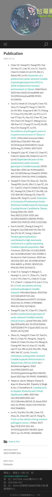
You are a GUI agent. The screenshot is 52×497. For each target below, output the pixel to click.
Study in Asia (14, 441)
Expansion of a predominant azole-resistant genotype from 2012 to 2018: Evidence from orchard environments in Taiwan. (29, 82)
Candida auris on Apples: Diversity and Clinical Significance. (29, 391)
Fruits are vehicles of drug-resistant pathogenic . (26, 289)
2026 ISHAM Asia (12, 451)
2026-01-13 (9, 59)
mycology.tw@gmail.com (16, 475)
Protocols (8, 463)
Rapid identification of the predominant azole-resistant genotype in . (27, 163)
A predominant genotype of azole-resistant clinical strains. (28, 317)
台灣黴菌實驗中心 (26, 495)
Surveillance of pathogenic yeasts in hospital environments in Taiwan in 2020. (28, 134)
